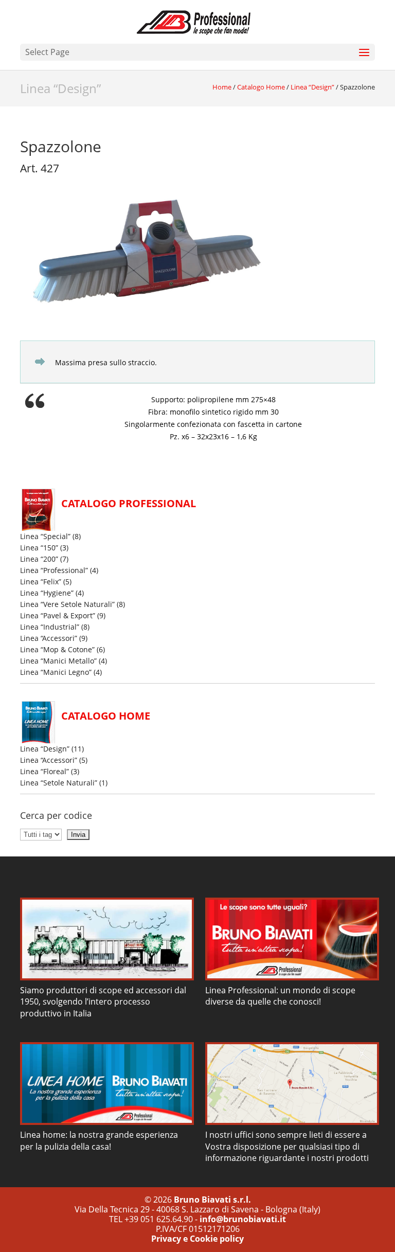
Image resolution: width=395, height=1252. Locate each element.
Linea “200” (39, 559)
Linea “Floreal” (44, 771)
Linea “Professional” (54, 570)
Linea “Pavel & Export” (57, 615)
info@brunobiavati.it (243, 1219)
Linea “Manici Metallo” (58, 661)
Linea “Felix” (40, 581)
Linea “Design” (60, 88)
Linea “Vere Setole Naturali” (67, 604)
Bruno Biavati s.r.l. (212, 1199)
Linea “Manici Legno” (56, 672)
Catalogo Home (261, 87)
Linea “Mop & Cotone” (57, 649)
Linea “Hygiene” (47, 593)
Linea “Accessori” (48, 638)
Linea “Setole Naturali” (58, 783)
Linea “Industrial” (49, 627)
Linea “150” (39, 547)
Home (221, 87)
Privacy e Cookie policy (197, 1238)
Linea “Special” (45, 536)
